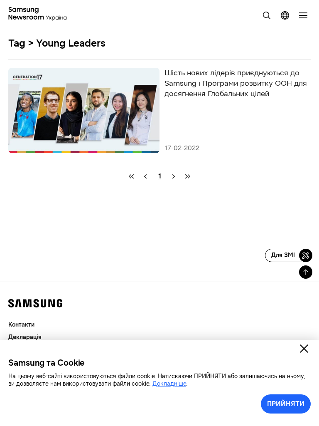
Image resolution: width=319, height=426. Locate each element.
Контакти (21, 324)
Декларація (25, 337)
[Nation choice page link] (284, 15)
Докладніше (169, 383)
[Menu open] (303, 15)
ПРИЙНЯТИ (285, 404)
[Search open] (266, 15)
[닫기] (304, 348)
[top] (305, 272)
